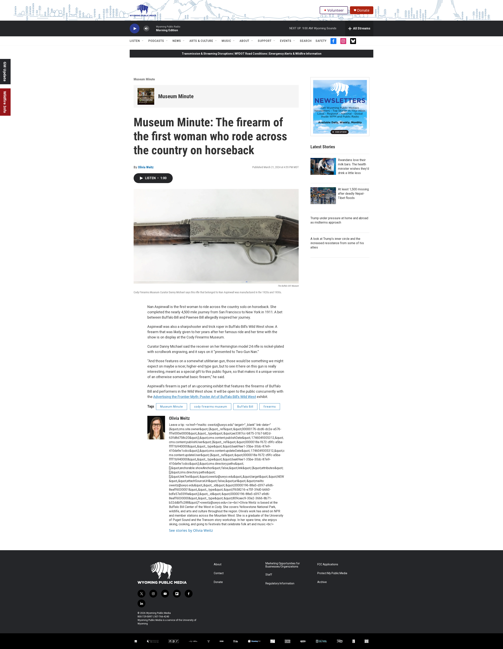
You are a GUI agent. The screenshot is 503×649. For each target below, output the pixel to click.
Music (226, 40)
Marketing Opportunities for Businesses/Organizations (282, 565)
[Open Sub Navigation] (142, 40)
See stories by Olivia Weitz (191, 530)
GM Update (5, 72)
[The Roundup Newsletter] (340, 106)
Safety (321, 40)
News (177, 40)
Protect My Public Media (332, 573)
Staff (268, 574)
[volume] (146, 28)
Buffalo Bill (245, 406)
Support (265, 40)
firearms (269, 406)
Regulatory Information (279, 583)
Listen (135, 40)
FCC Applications (327, 564)
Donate (363, 10)
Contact (219, 573)
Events (285, 40)
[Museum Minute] (146, 96)
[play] (134, 28)
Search (306, 40)
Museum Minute (144, 79)
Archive (322, 582)
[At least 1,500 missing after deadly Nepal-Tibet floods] (323, 195)
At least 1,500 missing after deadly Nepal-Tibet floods (353, 193)
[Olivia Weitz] (156, 427)
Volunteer (335, 10)
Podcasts (156, 40)
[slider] (152, 28)
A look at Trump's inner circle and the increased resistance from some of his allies (337, 243)
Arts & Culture (201, 40)
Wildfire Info (5, 102)
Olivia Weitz (146, 167)
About (244, 40)
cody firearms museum (210, 406)
